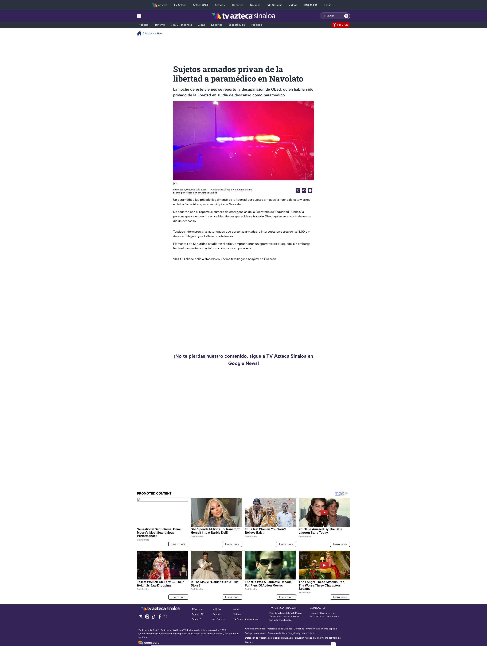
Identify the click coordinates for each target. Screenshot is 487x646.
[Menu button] (152, 16)
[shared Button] (304, 190)
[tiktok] (153, 618)
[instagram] (147, 618)
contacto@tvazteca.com (322, 613)
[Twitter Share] (298, 190)
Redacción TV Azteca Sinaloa (201, 192)
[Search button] (346, 16)
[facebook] (159, 618)
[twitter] (140, 618)
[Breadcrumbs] (141, 33)
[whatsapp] (165, 617)
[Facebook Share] (310, 190)
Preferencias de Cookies (279, 628)
